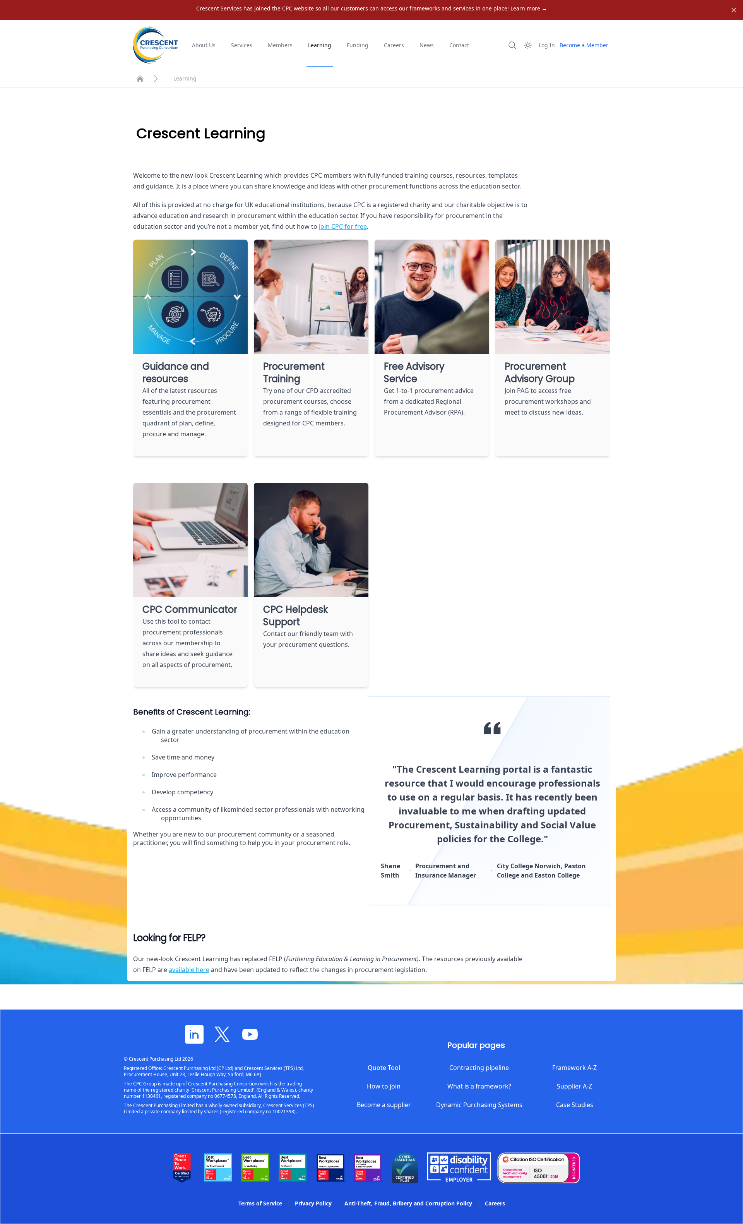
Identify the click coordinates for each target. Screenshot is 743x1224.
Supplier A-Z (574, 1086)
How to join (384, 1086)
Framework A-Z (574, 1067)
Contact (459, 45)
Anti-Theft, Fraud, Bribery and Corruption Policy (408, 1203)
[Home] (140, 78)
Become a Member (584, 45)
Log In (547, 45)
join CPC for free (343, 226)
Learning (319, 45)
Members (280, 45)
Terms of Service (260, 1203)
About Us (204, 45)
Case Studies (574, 1105)
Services (241, 45)
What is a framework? (479, 1086)
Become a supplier (384, 1105)
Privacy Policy (313, 1203)
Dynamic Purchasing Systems (479, 1105)
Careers (394, 45)
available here (189, 969)
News (426, 45)
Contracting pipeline (479, 1067)
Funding (357, 45)
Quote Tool (384, 1067)
